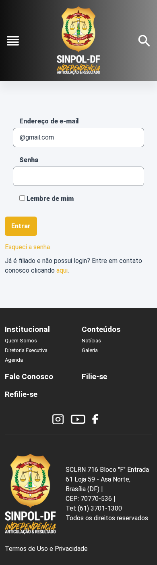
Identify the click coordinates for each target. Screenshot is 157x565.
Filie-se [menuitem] (94, 376)
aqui (62, 270)
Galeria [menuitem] (90, 350)
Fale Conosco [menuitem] (29, 376)
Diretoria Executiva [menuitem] (26, 350)
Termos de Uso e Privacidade (46, 548)
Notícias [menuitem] (91, 341)
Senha (28, 160)
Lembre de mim (49, 198)
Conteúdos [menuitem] (101, 329)
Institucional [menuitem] (27, 329)
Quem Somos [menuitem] (21, 341)
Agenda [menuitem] (14, 360)
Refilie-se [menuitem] (21, 394)
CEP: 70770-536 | (91, 498)
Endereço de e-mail (49, 121)
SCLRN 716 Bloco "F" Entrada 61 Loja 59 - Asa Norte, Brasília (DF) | (107, 479)
